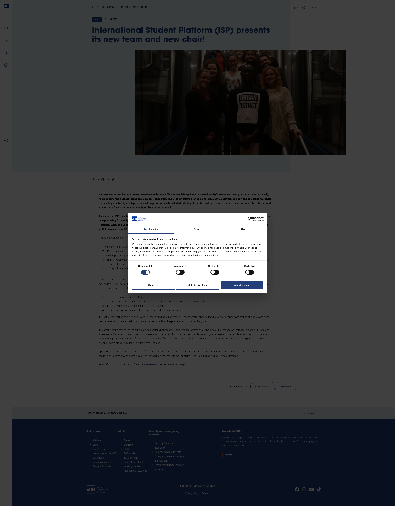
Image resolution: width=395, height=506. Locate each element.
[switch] (180, 272)
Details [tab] (197, 229)
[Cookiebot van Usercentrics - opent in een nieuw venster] (250, 218)
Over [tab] (243, 229)
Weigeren (153, 285)
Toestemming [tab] (151, 229)
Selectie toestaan (197, 285)
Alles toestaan (241, 285)
